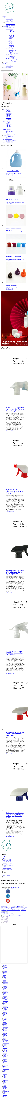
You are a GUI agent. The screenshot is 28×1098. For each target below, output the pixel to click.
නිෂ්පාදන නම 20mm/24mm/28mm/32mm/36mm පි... (14, 231)
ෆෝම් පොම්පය (12, 61)
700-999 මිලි (11, 36)
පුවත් (4, 63)
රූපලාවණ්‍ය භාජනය (10, 27)
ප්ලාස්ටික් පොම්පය (10, 58)
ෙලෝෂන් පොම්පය (13, 59)
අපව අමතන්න (6, 62)
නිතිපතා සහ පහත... (11, 285)
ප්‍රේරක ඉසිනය (12, 56)
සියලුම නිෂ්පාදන (22, 910)
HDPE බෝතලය (9, 29)
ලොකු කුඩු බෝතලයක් (10, 907)
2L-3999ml (11, 38)
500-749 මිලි (11, 46)
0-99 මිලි (11, 42)
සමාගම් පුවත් (9, 64)
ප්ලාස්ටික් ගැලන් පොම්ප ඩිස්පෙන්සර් (9, 910)
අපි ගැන (5, 17)
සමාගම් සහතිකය (10, 20)
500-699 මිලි (11, 35)
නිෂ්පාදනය (5, 26)
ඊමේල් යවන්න (4, 912)
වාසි (4, 858)
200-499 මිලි (11, 45)
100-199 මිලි (11, 43)
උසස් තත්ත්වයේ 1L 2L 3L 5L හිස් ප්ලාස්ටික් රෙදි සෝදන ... (13, 174)
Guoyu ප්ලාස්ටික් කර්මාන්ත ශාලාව (9, 913)
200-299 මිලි (11, 32)
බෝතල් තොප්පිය (10, 48)
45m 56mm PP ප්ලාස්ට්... (13, 199)
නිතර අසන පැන (7, 67)
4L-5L (10, 40)
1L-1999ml (11, 37)
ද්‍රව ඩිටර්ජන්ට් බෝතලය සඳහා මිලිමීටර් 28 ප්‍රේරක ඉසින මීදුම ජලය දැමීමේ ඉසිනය (14, 653)
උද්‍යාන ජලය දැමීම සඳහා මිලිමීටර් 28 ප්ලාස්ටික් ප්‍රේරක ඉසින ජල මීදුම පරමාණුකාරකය (15, 572)
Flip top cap (11, 51)
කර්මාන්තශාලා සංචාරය (8, 866)
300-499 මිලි (11, 33)
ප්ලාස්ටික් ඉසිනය (10, 55)
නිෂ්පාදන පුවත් (9, 66)
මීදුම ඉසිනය (11, 57)
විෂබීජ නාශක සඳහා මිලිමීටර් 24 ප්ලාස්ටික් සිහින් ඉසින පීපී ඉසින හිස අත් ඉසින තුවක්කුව (15, 409)
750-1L (10, 47)
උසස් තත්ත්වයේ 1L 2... (12, 171)
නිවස (4, 16)
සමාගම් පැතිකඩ (9, 19)
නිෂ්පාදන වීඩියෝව (10, 25)
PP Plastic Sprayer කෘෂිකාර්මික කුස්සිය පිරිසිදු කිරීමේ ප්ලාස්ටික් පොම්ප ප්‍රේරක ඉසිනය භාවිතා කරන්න (15, 815)
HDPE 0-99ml (12, 31)
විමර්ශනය (8, 430)
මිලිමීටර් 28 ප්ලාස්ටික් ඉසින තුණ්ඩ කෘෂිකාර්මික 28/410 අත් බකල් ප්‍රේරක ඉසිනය (14, 491)
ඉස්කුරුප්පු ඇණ (12, 50)
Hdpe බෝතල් (23, 908)
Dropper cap (11, 52)
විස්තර (12, 430)
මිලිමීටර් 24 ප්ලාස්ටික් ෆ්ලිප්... (14, 256)
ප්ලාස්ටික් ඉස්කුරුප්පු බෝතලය (12, 908)
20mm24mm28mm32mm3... (14, 228)
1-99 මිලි (11, 30)
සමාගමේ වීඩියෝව (10, 24)
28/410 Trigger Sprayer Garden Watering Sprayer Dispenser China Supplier (15, 733)
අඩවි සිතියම (13, 906)
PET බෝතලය (9, 41)
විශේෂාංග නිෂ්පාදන (5, 906)
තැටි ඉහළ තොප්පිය (13, 53)
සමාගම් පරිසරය (10, 21)
